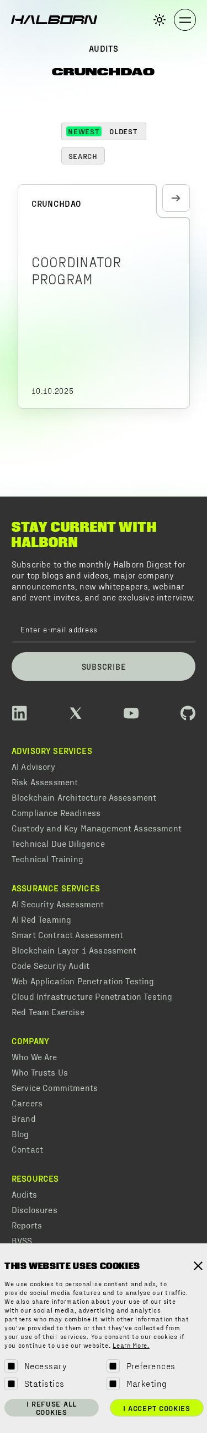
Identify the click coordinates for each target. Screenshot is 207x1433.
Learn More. (131, 1346)
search (83, 156)
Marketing (146, 1383)
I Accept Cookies (156, 1408)
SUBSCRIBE (104, 666)
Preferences (151, 1365)
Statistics (44, 1383)
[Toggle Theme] (159, 20)
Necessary (45, 1365)
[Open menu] (185, 20)
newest (83, 131)
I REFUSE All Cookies (51, 1408)
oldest (123, 131)
